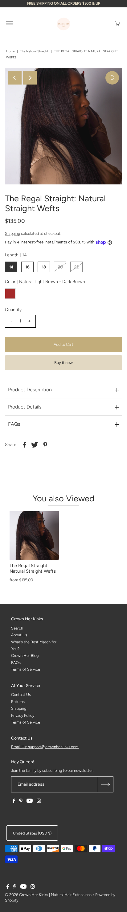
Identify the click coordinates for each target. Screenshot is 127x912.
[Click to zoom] (112, 78)
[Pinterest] (21, 801)
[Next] (30, 78)
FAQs (14, 424)
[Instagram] (39, 801)
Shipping (12, 233)
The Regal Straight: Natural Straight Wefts (33, 568)
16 (27, 267)
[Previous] (15, 78)
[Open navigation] (9, 23)
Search (17, 628)
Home (10, 51)
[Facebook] (14, 801)
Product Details (24, 407)
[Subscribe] (105, 784)
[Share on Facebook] (24, 444)
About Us (19, 635)
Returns (18, 701)
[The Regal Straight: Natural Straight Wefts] (34, 535)
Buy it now (63, 362)
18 (44, 267)
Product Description (30, 390)
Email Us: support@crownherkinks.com (45, 746)
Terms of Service (25, 669)
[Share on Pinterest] (44, 444)
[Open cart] (117, 23)
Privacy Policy (22, 715)
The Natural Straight (34, 51)
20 (60, 267)
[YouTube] (30, 801)
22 (76, 267)
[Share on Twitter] (34, 444)
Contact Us (21, 694)
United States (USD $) (32, 833)
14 (11, 267)
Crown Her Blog (25, 655)
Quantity (13, 309)
